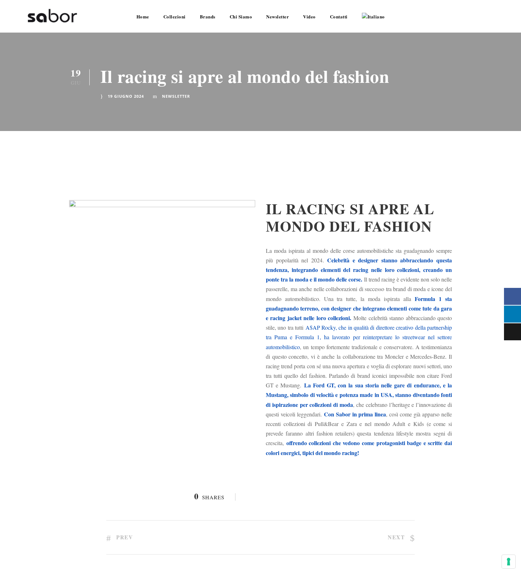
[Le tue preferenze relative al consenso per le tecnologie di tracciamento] (508, 561)
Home (142, 16)
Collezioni (174, 16)
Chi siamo (241, 16)
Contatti (339, 16)
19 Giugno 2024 (126, 96)
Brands (207, 16)
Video (309, 16)
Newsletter (277, 16)
